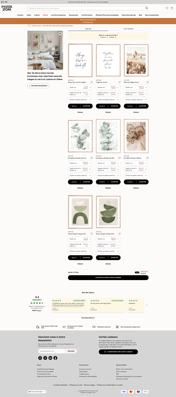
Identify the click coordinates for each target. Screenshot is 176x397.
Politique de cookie (75, 385)
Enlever (80, 112)
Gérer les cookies (122, 379)
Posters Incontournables (45, 371)
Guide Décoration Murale (45, 369)
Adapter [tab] (88, 29)
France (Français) (37, 392)
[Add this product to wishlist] (92, 82)
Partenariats (83, 371)
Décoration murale (40, 26)
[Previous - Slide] (48, 305)
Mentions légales (89, 385)
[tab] (167, 8)
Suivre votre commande (124, 369)
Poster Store (92, 391)
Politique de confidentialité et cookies (110, 385)
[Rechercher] (147, 8)
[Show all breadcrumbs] (29, 26)
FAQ (117, 374)
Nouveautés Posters (44, 374)
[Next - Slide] (147, 305)
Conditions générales (60, 385)
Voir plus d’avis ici (88, 318)
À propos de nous (85, 369)
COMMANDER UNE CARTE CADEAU (120, 352)
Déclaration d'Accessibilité (88, 376)
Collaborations (84, 374)
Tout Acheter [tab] (128, 29)
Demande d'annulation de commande (129, 376)
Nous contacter (121, 371)
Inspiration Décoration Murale (47, 376)
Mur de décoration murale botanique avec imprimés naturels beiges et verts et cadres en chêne (61, 26)
